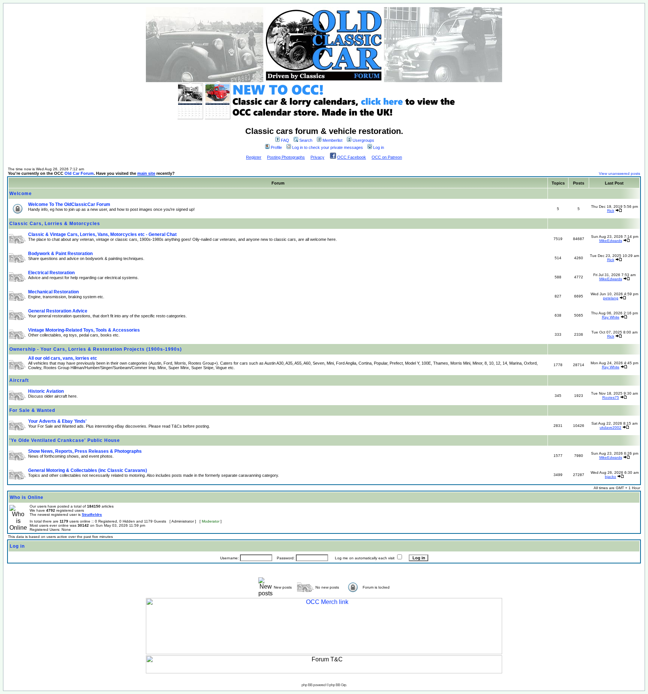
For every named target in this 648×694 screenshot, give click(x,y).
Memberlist (332, 140)
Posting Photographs (286, 157)
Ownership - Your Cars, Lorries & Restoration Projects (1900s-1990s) (95, 349)
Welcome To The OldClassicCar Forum (69, 204)
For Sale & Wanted (32, 410)
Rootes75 (610, 397)
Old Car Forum (79, 173)
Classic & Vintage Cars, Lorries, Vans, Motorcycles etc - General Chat (102, 234)
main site (146, 173)
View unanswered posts (619, 173)
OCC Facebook (351, 157)
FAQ (285, 140)
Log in (378, 147)
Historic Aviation (46, 391)
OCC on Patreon (387, 157)
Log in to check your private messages (327, 147)
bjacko (610, 477)
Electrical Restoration (51, 272)
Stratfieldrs (92, 514)
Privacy (317, 157)
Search (305, 140)
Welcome (20, 193)
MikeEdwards (610, 241)
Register (253, 157)
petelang (610, 298)
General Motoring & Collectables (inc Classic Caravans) (87, 470)
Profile (276, 147)
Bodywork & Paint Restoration (60, 253)
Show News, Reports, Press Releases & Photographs (85, 451)
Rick (610, 211)
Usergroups (363, 140)
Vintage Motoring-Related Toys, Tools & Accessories (84, 330)
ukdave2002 (610, 427)
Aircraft (19, 380)
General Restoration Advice (57, 311)
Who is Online (27, 497)
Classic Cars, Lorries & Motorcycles (54, 223)
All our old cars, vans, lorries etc (62, 358)
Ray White (611, 317)
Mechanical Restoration (53, 291)
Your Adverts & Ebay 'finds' (57, 421)
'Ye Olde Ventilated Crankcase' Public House (64, 440)
